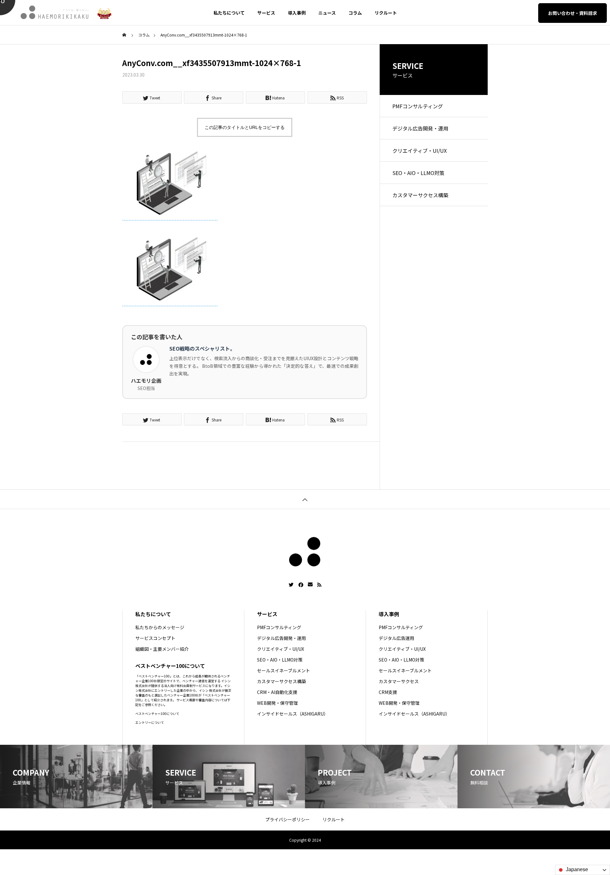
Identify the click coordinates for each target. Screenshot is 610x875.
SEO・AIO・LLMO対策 (418, 173)
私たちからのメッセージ (159, 627)
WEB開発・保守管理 (277, 703)
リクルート (386, 13)
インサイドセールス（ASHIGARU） (292, 713)
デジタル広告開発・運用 (420, 128)
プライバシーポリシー (287, 819)
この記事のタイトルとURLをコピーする (245, 127)
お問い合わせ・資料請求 (572, 13)
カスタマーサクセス (399, 681)
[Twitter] (291, 585)
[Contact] (310, 585)
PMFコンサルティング (417, 106)
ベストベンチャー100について (157, 713)
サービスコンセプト (155, 638)
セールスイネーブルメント (283, 670)
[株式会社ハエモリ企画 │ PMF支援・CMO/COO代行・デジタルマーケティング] (55, 12)
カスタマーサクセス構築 (420, 195)
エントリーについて (149, 722)
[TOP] (305, 499)
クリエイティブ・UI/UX (419, 150)
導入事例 (297, 13)
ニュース (327, 13)
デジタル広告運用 (396, 638)
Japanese (576, 869)
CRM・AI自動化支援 (277, 692)
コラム (355, 13)
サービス (266, 13)
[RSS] (319, 585)
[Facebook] (300, 585)
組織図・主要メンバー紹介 (162, 649)
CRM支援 (388, 692)
